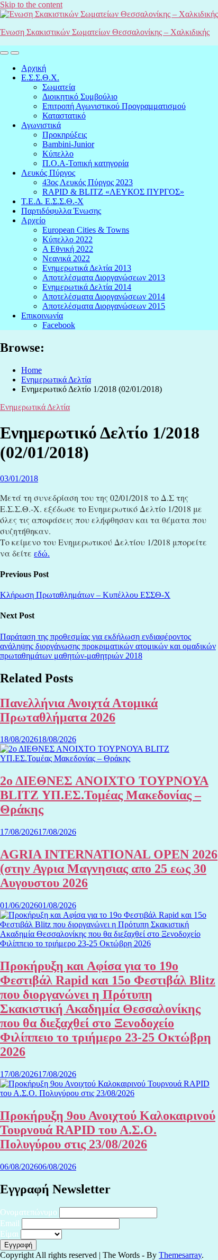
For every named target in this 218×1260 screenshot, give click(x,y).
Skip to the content (31, 4)
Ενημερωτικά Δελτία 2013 (86, 267)
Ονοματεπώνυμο (28, 1212)
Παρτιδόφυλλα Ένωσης (61, 210)
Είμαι (9, 1233)
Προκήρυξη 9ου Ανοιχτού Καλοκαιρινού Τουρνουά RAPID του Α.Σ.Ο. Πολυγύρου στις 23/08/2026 (107, 1130)
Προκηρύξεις (64, 134)
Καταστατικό (64, 115)
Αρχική (33, 67)
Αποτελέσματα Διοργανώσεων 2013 (103, 277)
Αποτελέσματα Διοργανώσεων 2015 (103, 306)
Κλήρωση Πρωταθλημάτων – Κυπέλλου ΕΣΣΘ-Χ (85, 594)
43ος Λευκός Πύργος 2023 (87, 182)
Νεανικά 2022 (66, 258)
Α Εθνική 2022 (67, 248)
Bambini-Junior (68, 144)
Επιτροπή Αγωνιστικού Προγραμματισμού (114, 106)
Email (10, 1223)
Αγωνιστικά (41, 125)
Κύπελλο (58, 153)
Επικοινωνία (42, 315)
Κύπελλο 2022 (67, 239)
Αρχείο (33, 220)
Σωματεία (58, 87)
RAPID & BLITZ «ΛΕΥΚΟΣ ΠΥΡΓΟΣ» (113, 191)
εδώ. (42, 553)
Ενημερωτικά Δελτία (35, 407)
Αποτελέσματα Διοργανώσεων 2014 (103, 296)
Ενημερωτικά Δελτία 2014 (86, 286)
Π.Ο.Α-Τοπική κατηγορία (85, 163)
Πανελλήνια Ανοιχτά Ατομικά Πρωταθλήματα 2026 (79, 710)
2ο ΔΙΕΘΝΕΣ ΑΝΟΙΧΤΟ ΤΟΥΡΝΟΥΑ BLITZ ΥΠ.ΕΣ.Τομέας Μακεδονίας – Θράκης (104, 795)
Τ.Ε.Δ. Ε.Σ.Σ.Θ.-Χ (52, 201)
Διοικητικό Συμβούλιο (79, 96)
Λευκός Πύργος (48, 172)
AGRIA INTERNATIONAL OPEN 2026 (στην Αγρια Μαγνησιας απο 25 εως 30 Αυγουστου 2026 (108, 868)
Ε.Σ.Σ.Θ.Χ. (40, 77)
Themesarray (180, 1254)
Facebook (58, 325)
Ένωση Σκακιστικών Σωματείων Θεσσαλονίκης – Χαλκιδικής (105, 32)
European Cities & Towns (85, 229)
